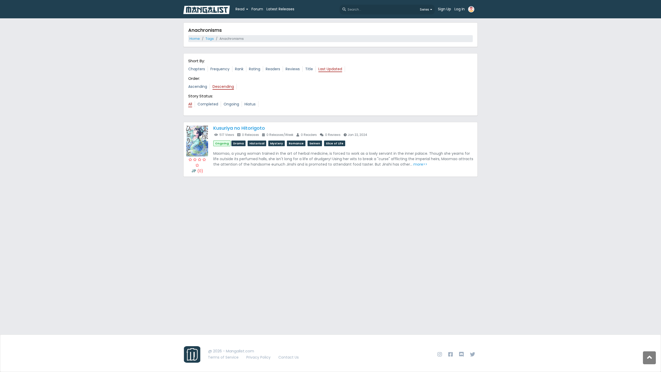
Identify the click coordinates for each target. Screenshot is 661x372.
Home (195, 38)
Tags (210, 38)
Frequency (220, 69)
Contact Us (288, 357)
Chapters (196, 69)
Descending (223, 86)
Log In (459, 9)
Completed (208, 104)
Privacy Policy (258, 357)
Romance (296, 143)
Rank (239, 69)
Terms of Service (223, 357)
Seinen (314, 143)
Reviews (293, 69)
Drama (238, 143)
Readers (273, 69)
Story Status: (200, 96)
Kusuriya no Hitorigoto (239, 128)
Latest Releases (280, 9)
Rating (254, 69)
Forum (257, 9)
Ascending (197, 86)
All (190, 104)
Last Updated (330, 69)
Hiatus (250, 104)
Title (309, 69)
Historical (256, 143)
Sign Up (444, 9)
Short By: (196, 61)
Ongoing (231, 104)
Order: (194, 78)
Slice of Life (334, 143)
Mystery (276, 143)
